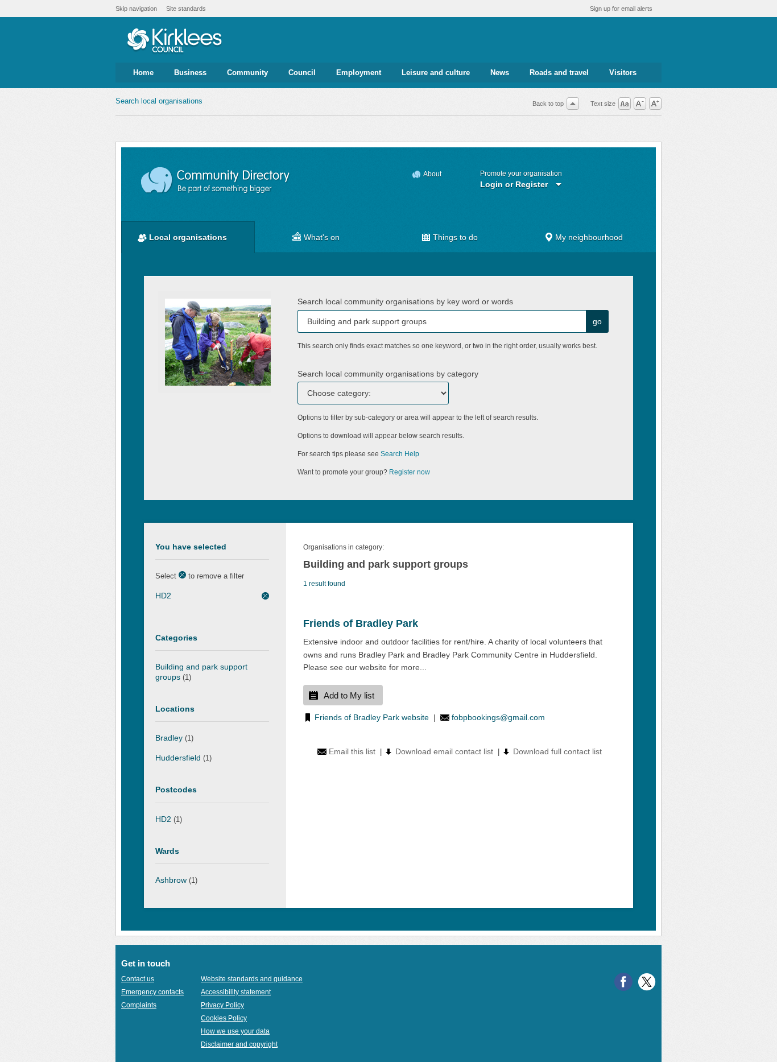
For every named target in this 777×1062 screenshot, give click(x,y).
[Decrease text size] (640, 103)
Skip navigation (136, 8)
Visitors (623, 72)
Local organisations (188, 237)
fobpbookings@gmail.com (498, 717)
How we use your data (235, 1031)
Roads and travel (559, 72)
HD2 (163, 595)
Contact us (137, 979)
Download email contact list (444, 751)
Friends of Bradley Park (360, 623)
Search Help (400, 454)
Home (143, 72)
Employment (358, 72)
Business (190, 72)
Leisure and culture (436, 72)
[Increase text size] (655, 103)
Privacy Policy (222, 1005)
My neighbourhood (589, 237)
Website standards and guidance (252, 979)
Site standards (186, 8)
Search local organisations (158, 101)
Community (247, 72)
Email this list (352, 751)
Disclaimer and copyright (239, 1044)
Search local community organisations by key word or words (405, 301)
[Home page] (174, 41)
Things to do (455, 237)
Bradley (169, 737)
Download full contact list (557, 751)
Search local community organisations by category (387, 373)
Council (302, 72)
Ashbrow (171, 880)
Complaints (138, 1005)
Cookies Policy (224, 1018)
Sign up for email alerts (621, 8)
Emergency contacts (152, 992)
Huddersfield (178, 757)
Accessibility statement (236, 992)
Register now (409, 472)
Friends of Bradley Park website (372, 717)
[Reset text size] (624, 103)
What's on (322, 237)
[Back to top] (573, 103)
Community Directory (216, 180)
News (499, 72)
